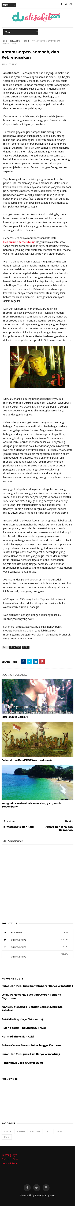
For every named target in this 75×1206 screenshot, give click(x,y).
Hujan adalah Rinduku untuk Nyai (24, 1027)
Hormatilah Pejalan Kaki (18, 1036)
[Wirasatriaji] (61, 4)
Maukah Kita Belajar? (15, 716)
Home (4, 41)
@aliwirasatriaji (39, 940)
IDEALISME (15, 41)
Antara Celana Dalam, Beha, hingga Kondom (31, 1045)
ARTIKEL (8, 1131)
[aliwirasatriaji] (66, 4)
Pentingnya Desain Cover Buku (22, 1062)
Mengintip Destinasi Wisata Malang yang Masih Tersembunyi (31, 805)
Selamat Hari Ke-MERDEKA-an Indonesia (27, 760)
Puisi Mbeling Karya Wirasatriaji (22, 1019)
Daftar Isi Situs (10, 1159)
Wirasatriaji (39, 932)
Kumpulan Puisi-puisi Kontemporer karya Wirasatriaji (37, 986)
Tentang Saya (9, 1155)
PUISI (6, 1136)
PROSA (60, 1131)
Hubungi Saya (9, 1163)
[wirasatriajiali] (27, 1187)
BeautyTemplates (45, 1195)
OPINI (26, 41)
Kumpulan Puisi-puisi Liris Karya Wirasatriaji (31, 1054)
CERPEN (21, 1131)
